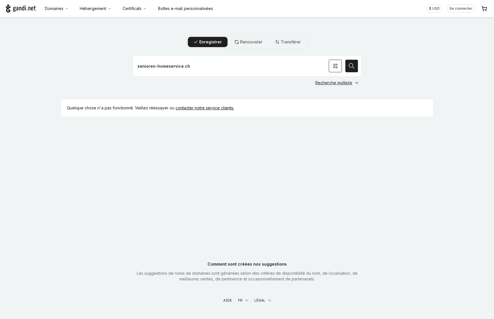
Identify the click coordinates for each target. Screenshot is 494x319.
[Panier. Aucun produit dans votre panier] (484, 8)
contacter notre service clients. (205, 107)
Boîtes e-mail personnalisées (185, 8)
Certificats (132, 8)
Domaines (54, 8)
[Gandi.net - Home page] (21, 8)
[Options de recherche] (335, 66)
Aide (227, 300)
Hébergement (93, 8)
